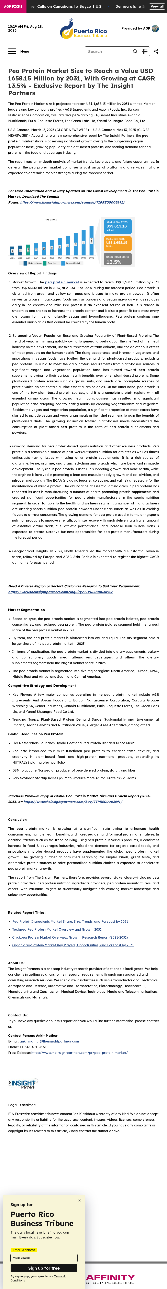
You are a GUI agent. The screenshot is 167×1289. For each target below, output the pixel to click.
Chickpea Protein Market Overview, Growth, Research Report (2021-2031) (70, 937)
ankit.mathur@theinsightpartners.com (49, 1041)
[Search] (135, 51)
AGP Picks (13, 6)
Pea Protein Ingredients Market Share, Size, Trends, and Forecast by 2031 (70, 921)
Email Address (24, 1250)
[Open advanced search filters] (145, 51)
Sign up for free (44, 1268)
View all (157, 6)
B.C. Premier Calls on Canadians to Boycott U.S (57, 6)
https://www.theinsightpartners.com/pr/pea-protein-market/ (79, 1053)
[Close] (79, 1200)
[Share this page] (156, 51)
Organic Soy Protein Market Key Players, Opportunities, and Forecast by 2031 (73, 945)
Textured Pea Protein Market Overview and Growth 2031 (56, 929)
